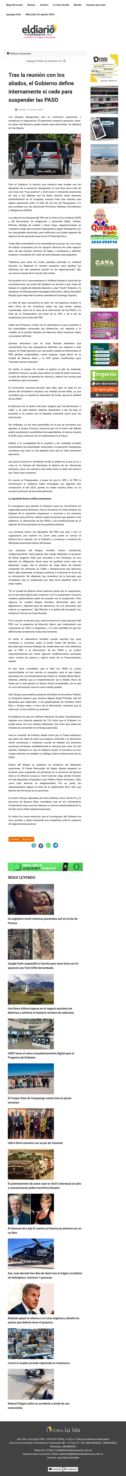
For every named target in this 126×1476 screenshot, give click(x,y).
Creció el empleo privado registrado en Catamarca (39, 1363)
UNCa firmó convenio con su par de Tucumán (35, 1143)
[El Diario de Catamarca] (39, 30)
